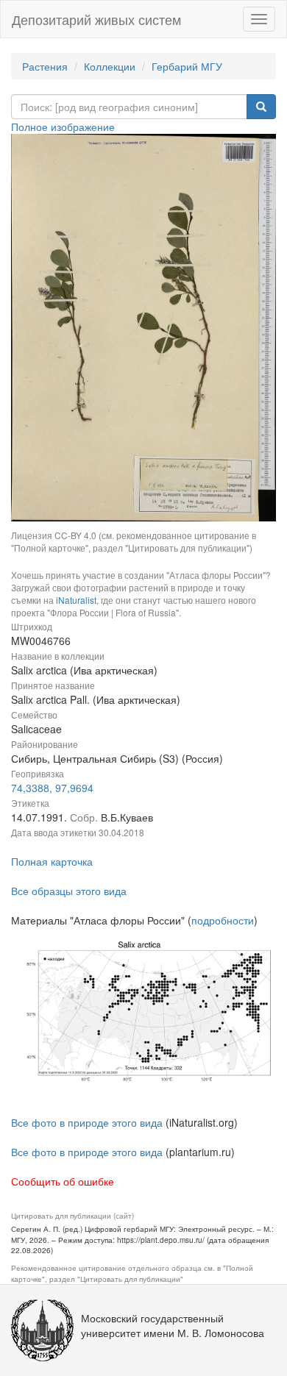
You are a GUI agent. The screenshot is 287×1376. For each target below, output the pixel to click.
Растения (45, 66)
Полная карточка (52, 861)
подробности (222, 920)
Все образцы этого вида (69, 890)
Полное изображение (63, 126)
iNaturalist (76, 599)
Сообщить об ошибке (62, 1181)
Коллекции (109, 66)
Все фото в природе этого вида (87, 1122)
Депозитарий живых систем (96, 19)
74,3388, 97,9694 (52, 787)
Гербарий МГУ (187, 66)
